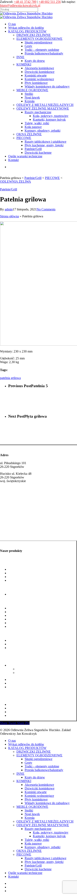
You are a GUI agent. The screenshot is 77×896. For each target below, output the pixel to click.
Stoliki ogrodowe (19, 640)
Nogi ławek (15, 644)
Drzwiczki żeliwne (12, 526)
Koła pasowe (16, 683)
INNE (20, 773)
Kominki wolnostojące (23, 619)
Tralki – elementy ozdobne (25, 576)
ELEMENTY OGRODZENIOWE (39, 755)
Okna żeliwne (9, 694)
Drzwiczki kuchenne (21, 715)
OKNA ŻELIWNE (29, 851)
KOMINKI (23, 781)
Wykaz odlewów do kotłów (26, 744)
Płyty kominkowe (19, 623)
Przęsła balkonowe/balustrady (27, 580)
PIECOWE (23, 854)
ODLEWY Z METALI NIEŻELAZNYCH (45, 821)
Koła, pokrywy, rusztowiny (34, 669)
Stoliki (29, 810)
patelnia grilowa (10, 378)
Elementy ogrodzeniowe (16, 562)
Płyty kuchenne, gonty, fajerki (27, 708)
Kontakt (13, 876)
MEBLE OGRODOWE (32, 806)
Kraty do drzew (18, 594)
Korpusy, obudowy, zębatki (26, 687)
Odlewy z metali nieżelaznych (19, 654)
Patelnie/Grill (8, 189)
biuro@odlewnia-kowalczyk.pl (20, 5)
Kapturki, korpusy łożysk (32, 672)
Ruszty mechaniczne (21, 665)
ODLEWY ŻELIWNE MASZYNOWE (42, 825)
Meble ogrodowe (11, 633)
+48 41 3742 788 (11, 500)
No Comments (46, 209)
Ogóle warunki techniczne (25, 873)
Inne (3, 587)
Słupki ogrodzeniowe (22, 569)
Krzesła (29, 817)
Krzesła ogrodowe (20, 647)
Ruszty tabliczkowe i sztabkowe (29, 704)
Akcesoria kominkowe (23, 608)
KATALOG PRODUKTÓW (27, 748)
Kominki (5, 601)
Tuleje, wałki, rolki (20, 679)
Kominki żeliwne (11, 534)
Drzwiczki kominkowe (23, 612)
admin (9, 209)
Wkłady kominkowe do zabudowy (30, 626)
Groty (12, 573)
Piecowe (5, 697)
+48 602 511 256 (50, 1)
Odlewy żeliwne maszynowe (19, 658)
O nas (12, 740)
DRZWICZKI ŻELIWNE (33, 751)
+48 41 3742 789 (25, 1)
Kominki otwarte (19, 615)
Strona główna (9, 216)
